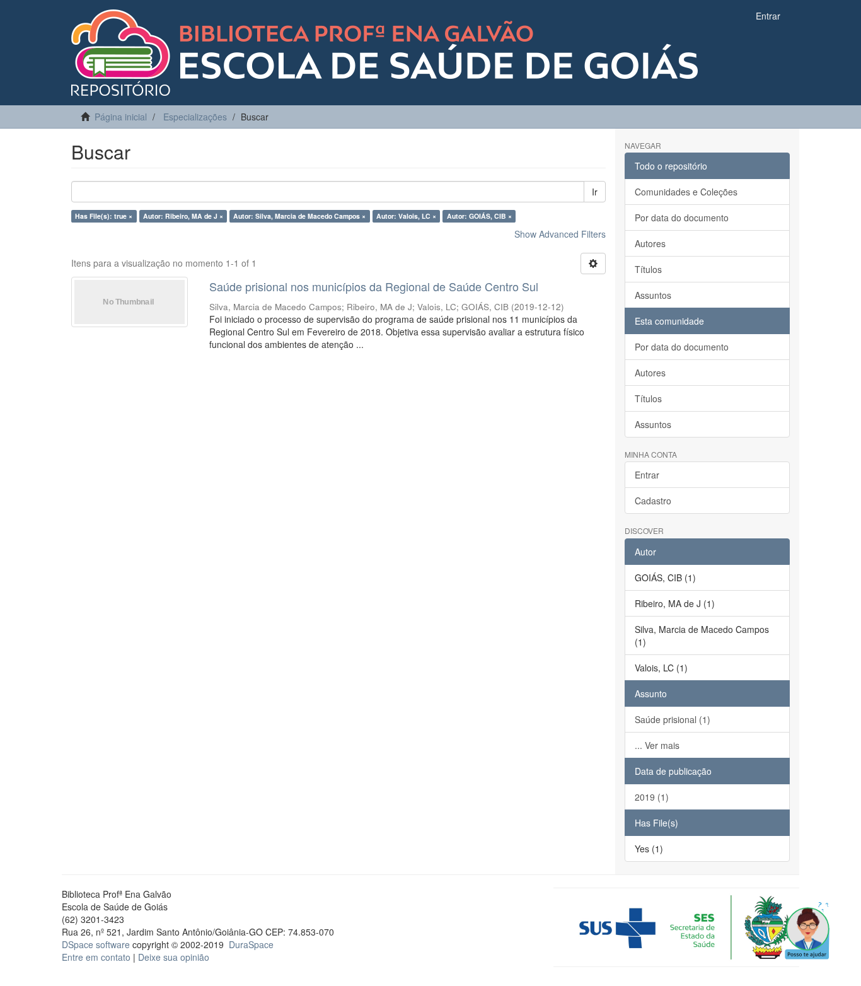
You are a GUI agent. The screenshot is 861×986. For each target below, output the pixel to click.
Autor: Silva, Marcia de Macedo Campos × (299, 216)
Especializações (195, 116)
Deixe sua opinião (173, 957)
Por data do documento (682, 217)
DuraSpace (251, 944)
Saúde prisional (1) (672, 719)
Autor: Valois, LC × (406, 216)
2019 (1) (652, 797)
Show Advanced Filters (560, 234)
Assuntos (653, 295)
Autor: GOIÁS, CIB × (479, 216)
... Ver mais (657, 745)
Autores (650, 243)
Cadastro (653, 500)
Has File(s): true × (103, 216)
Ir (595, 191)
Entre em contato (96, 957)
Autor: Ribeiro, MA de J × (183, 216)
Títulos (648, 269)
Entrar (647, 474)
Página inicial (121, 116)
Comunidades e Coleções (686, 191)
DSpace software (96, 944)
